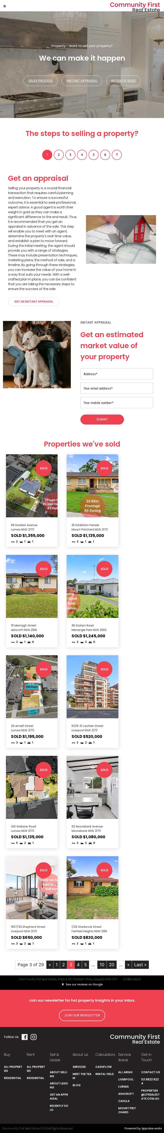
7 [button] (117, 155)
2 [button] (59, 155)
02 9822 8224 (132, 979)
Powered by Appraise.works (143, 1128)
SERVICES (79, 1067)
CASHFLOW (103, 1067)
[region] (82, 239)
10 (102, 964)
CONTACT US (150, 1072)
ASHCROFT (126, 1094)
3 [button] (70, 155)
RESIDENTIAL (12, 1078)
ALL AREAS (125, 1072)
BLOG (77, 1085)
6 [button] (105, 155)
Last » (140, 964)
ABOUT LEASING (59, 1085)
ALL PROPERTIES (13, 1069)
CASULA (124, 1101)
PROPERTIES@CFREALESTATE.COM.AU (150, 1095)
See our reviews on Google (84, 984)
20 (111, 964)
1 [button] (47, 155)
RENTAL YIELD (104, 1074)
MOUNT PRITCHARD (127, 1110)
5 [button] (93, 155)
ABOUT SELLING (58, 1074)
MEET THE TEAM (82, 1076)
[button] (4, 5)
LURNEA (123, 1087)
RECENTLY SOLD (59, 1108)
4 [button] (82, 155)
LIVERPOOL (126, 1079)
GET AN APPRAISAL (59, 1097)
